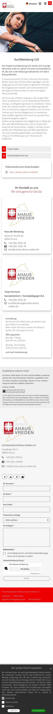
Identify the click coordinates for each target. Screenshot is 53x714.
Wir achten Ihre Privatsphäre (26, 668)
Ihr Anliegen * (8, 525)
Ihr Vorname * (9, 483)
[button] (4, 477)
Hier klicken (25, 569)
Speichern (14, 710)
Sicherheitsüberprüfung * (14, 560)
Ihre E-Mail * (8, 504)
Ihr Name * (7, 494)
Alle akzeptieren (38, 710)
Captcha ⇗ (36, 573)
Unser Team (13, 149)
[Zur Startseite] (11, 5)
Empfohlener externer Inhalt (15, 370)
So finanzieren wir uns (17, 155)
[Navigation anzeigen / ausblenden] (50, 3)
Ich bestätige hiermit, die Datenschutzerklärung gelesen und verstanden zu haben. (28, 554)
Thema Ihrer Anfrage (11, 515)
